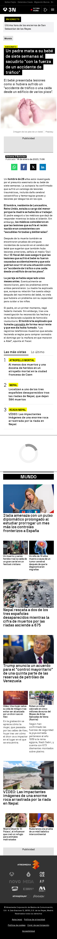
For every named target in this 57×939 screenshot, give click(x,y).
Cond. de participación (38, 925)
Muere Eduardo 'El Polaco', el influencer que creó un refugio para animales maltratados (14, 834)
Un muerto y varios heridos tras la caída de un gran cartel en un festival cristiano (15, 560)
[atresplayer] (45, 10)
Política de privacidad (34, 919)
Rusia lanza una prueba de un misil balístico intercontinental (41, 832)
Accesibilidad (28, 931)
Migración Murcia (41, 2)
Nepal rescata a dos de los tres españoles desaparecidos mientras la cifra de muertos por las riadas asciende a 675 (26, 617)
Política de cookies (16, 925)
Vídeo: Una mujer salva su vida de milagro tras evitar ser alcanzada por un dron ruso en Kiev (14, 711)
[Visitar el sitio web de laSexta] (28, 874)
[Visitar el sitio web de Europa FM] (28, 889)
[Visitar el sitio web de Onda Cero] (14, 889)
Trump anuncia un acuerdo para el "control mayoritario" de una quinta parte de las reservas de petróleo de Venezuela (28, 673)
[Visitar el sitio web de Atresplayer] (22, 896)
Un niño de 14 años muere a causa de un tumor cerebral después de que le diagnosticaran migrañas (39, 563)
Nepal (13, 385)
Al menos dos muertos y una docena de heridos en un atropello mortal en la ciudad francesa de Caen (28, 369)
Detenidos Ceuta (25, 2)
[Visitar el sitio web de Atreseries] (42, 881)
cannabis (20, 324)
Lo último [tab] (37, 352)
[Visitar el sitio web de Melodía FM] (42, 889)
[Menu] (53, 9)
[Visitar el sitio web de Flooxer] (38, 896)
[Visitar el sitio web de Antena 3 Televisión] (14, 874)
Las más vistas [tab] (15, 352)
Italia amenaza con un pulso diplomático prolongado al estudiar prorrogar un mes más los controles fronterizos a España (28, 523)
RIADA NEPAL (18, 409)
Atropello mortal (22, 360)
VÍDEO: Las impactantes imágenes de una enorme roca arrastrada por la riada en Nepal (28, 419)
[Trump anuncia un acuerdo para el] (28, 649)
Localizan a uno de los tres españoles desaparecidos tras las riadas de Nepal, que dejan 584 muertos (29, 394)
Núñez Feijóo (10, 2)
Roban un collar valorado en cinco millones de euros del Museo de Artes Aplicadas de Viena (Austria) (40, 713)
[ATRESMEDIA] (28, 865)
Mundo (28, 477)
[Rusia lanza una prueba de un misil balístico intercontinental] (41, 820)
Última (36, 9)
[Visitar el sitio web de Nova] (14, 881)
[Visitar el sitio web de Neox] (42, 874)
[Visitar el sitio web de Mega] (28, 881)
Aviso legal (17, 919)
